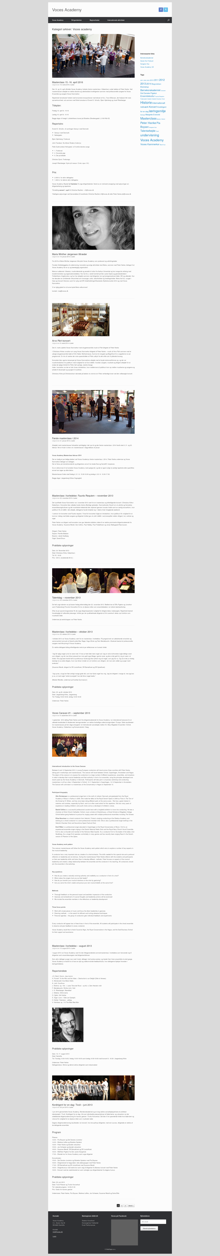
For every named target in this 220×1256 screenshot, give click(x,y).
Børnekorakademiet (146, 58)
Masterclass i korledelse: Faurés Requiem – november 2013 (82, 495)
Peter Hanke (148, 123)
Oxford (163, 119)
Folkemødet (143, 99)
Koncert (153, 106)
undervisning (149, 135)
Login (54, 1236)
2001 (141, 80)
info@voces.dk (58, 1232)
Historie (146, 102)
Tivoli (157, 131)
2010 (152, 80)
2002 (145, 80)
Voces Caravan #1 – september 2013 (71, 713)
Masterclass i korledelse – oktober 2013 (72, 631)
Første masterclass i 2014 (65, 438)
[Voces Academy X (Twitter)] (166, 9)
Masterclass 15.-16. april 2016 (67, 82)
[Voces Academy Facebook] (161, 9)
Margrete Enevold (153, 114)
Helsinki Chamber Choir (158, 99)
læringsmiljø (157, 111)
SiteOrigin (109, 1249)
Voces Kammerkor (149, 144)
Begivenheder (94, 20)
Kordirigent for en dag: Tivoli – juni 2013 (72, 1104)
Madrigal (142, 115)
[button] (168, 20)
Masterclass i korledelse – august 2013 (72, 945)
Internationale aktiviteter (116, 20)
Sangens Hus (144, 64)
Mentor (159, 119)
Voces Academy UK (147, 67)
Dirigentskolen (76, 20)
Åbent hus (162, 145)
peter (72, 85)
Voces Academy (57, 20)
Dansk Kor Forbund (146, 61)
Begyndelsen (156, 84)
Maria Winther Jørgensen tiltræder (69, 254)
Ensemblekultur (147, 96)
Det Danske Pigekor (148, 93)
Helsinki (149, 99)
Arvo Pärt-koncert (61, 340)
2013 (143, 83)
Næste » (131, 1205)
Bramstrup (144, 87)
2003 (148, 80)
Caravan (163, 90)
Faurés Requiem (159, 96)
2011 (156, 79)
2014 (148, 83)
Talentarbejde (147, 130)
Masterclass (148, 118)
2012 (162, 79)
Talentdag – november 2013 (66, 597)
